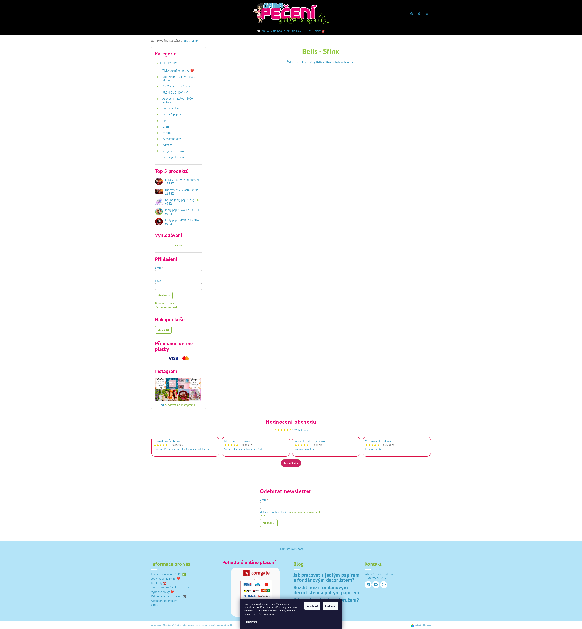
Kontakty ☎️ (159, 583)
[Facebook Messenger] (375, 584)
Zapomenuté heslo (167, 307)
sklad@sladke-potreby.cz (381, 574)
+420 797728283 (375, 578)
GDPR (155, 605)
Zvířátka (167, 145)
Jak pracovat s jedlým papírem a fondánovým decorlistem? (327, 577)
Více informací (266, 613)
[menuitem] (280, 31)
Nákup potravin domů (291, 549)
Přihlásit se (164, 295)
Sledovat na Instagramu (180, 405)
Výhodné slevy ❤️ (162, 592)
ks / (163, 329)
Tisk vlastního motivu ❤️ (178, 70)
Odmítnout (312, 605)
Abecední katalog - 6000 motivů (177, 100)
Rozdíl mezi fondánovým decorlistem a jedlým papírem (326, 590)
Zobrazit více (291, 463)
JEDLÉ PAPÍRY (169, 63)
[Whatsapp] (383, 584)
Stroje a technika (173, 151)
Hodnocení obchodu (291, 421)
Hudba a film (170, 108)
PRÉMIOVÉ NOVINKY (175, 92)
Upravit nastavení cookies (221, 625)
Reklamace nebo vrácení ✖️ (169, 596)
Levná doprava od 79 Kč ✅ (168, 574)
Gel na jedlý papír (173, 157)
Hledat (178, 245)
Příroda (166, 133)
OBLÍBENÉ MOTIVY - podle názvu (179, 78)
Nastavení (251, 621)
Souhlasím (330, 605)
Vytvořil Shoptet (423, 625)
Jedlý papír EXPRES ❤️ (165, 578)
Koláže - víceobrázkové (177, 86)
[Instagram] (368, 584)
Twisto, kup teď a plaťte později (171, 587)
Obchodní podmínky (164, 600)
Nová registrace (165, 303)
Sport (165, 126)
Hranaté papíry (171, 114)
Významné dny (171, 139)
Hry (164, 120)
